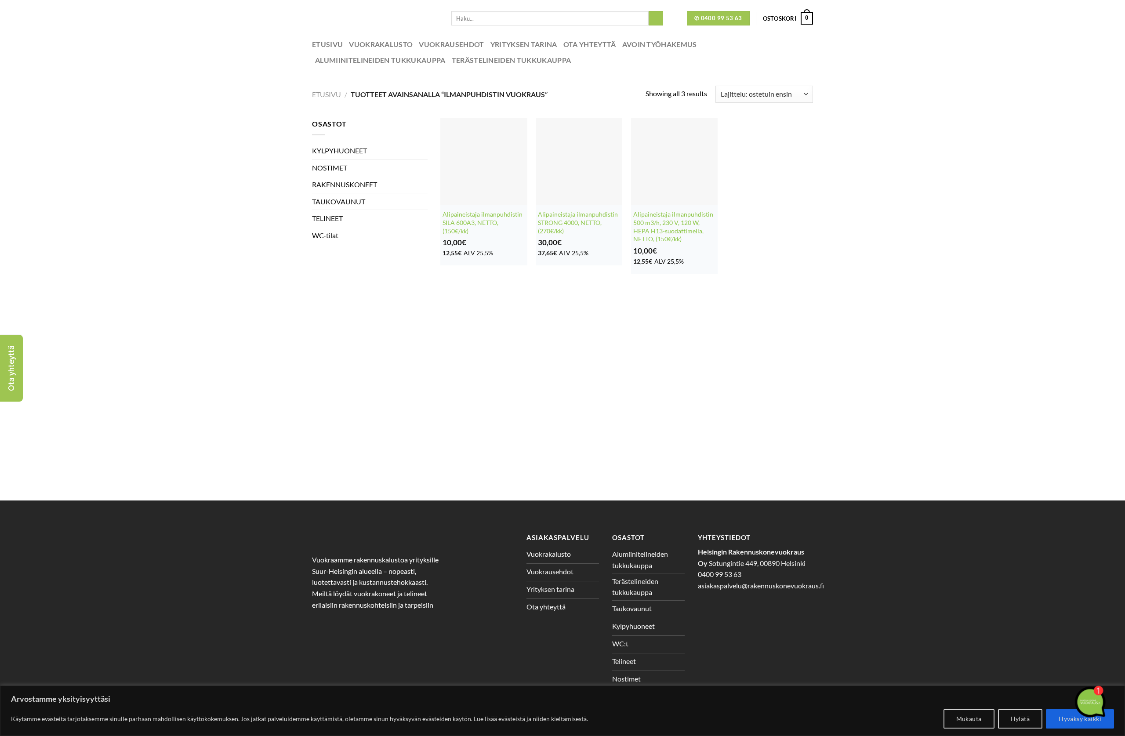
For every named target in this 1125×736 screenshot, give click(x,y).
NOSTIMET (329, 167)
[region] (562, 710)
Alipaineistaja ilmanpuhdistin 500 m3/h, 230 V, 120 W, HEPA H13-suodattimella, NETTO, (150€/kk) (673, 226)
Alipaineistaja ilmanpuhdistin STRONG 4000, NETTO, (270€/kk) (578, 222)
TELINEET (327, 218)
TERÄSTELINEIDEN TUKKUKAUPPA (511, 60)
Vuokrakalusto (381, 44)
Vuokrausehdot (451, 44)
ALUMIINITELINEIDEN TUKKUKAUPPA (380, 60)
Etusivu (327, 44)
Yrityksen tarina (523, 44)
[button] (11, 368)
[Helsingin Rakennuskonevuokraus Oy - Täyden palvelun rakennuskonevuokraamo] (375, 18)
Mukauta (969, 718)
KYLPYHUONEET (339, 150)
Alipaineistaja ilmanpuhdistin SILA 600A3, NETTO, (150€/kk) (483, 222)
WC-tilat (325, 235)
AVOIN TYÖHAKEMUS (659, 44)
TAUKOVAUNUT (338, 201)
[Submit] (656, 18)
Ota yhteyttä (589, 44)
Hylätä (1020, 718)
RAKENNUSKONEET (344, 184)
